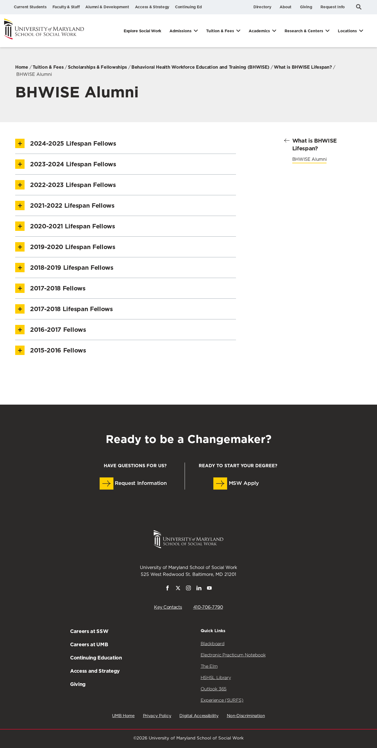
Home (21, 67)
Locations (347, 31)
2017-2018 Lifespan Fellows (71, 308)
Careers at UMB (89, 644)
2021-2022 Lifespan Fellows (72, 205)
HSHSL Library (216, 677)
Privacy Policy (157, 716)
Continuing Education (96, 658)
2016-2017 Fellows (58, 329)
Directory (262, 7)
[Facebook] (167, 589)
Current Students (30, 7)
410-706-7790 (208, 607)
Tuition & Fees (220, 31)
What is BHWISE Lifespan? (303, 67)
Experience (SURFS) (222, 700)
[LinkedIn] (199, 589)
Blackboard (213, 643)
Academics (259, 31)
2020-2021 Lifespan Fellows (72, 226)
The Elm (209, 666)
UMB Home (123, 716)
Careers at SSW (89, 631)
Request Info (332, 7)
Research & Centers (304, 31)
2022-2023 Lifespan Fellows (73, 184)
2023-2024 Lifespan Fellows (73, 164)
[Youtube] (209, 589)
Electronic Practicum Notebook (233, 655)
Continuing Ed (188, 7)
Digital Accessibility (198, 716)
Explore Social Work (142, 31)
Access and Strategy (95, 671)
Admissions (180, 31)
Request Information (140, 483)
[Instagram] (188, 589)
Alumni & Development (107, 7)
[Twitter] (178, 589)
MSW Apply (243, 483)
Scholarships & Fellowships (97, 67)
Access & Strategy (152, 7)
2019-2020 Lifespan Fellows (72, 246)
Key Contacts (168, 607)
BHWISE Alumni (309, 159)
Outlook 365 (214, 688)
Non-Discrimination (246, 716)
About (285, 7)
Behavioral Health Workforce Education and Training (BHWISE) (200, 67)
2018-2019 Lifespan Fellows (71, 267)
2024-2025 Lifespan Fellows (73, 143)
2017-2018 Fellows (58, 288)
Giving (306, 7)
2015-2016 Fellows (58, 350)
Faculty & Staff (66, 7)
